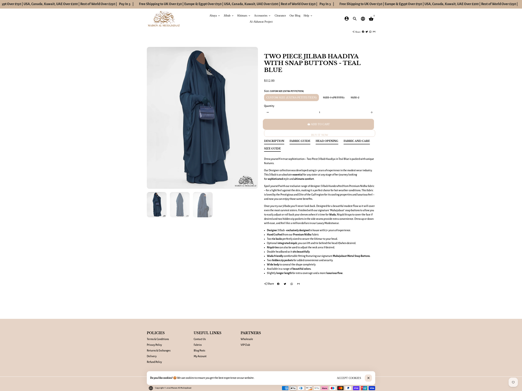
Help (308, 15)
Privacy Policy (154, 345)
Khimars (244, 15)
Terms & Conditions (158, 339)
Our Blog (295, 15)
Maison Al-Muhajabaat (181, 388)
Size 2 (355, 97)
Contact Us (200, 339)
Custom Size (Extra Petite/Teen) (291, 97)
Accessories (262, 15)
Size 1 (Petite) (333, 97)
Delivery (152, 356)
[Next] (252, 117)
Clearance (280, 15)
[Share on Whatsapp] (370, 32)
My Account (200, 356)
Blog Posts (199, 350)
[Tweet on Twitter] (367, 32)
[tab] (274, 142)
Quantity (269, 106)
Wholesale (247, 339)
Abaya (214, 15)
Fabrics (198, 345)
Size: (284, 91)
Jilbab (229, 15)
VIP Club (245, 345)
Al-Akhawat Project (261, 21)
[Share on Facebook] (363, 32)
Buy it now (319, 135)
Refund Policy (154, 362)
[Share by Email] (374, 32)
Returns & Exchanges (158, 350)
